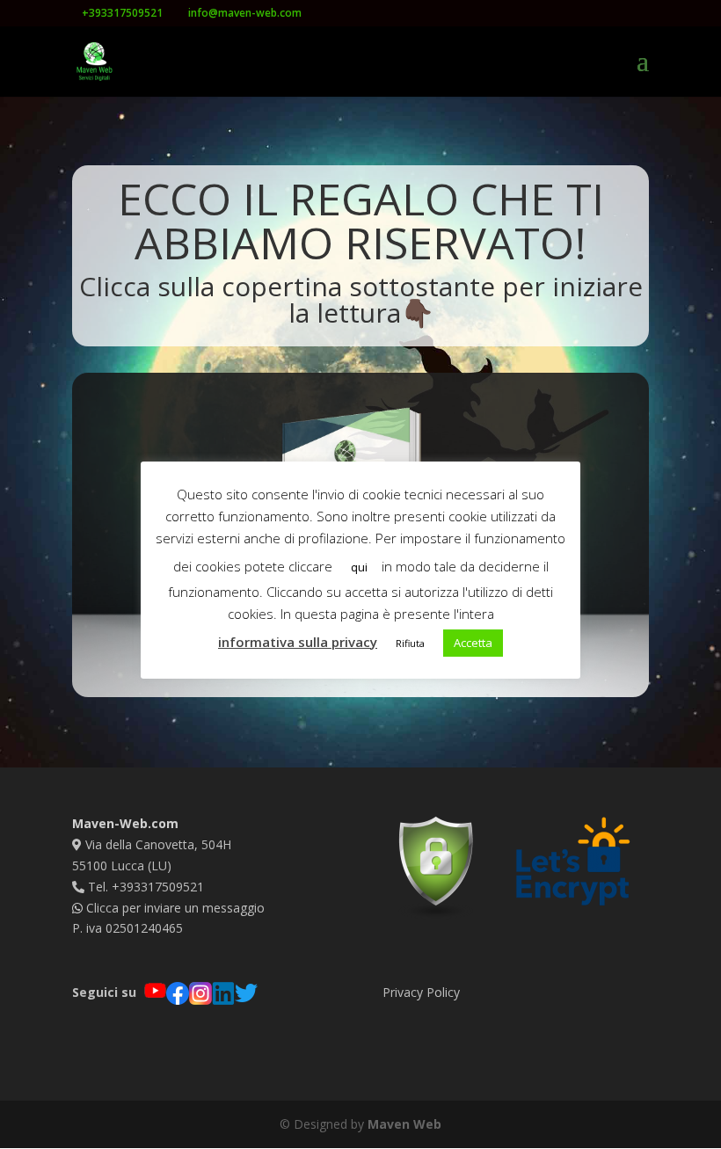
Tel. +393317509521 (144, 886)
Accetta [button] (473, 643)
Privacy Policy (421, 992)
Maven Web (404, 1124)
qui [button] (359, 567)
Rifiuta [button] (410, 643)
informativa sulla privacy (297, 642)
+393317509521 (122, 12)
